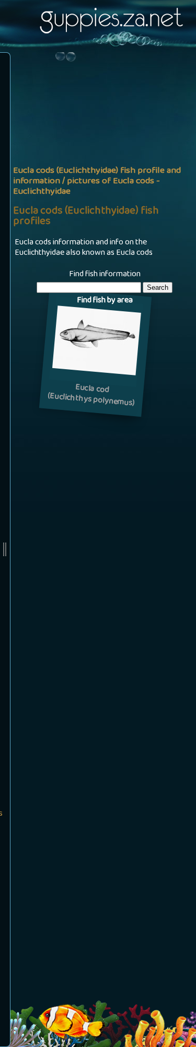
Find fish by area (105, 300)
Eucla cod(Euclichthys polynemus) (91, 396)
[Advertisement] (98, 158)
